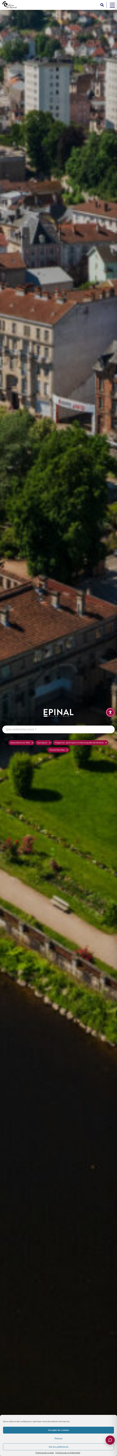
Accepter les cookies (58, 1430)
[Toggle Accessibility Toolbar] (110, 712)
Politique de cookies (44, 1453)
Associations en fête (20, 742)
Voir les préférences (58, 1447)
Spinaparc (42, 742)
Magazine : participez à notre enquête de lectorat (79, 742)
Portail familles (57, 750)
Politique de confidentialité (67, 1453)
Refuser (58, 1438)
